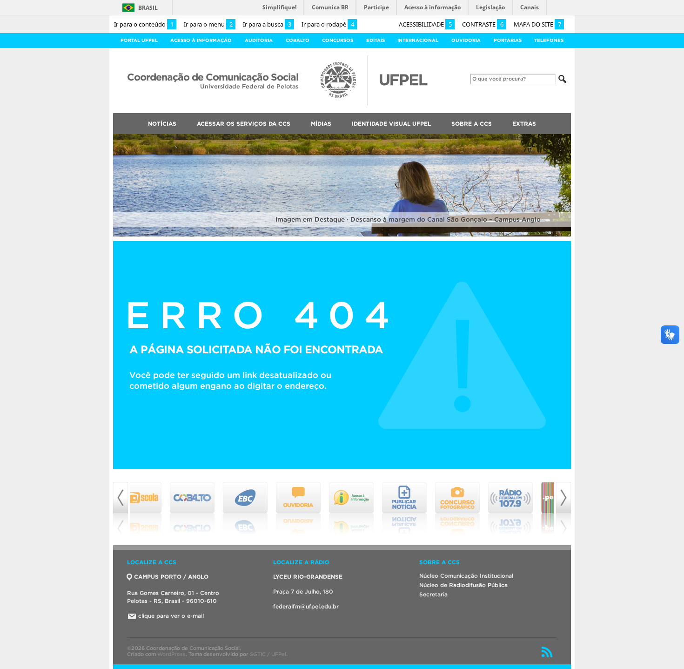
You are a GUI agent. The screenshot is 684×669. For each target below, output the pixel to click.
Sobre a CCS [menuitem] (471, 124)
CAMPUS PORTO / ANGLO (171, 577)
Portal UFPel (139, 40)
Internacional (417, 40)
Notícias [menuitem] (162, 124)
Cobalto (297, 40)
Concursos (337, 40)
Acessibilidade (425, 24)
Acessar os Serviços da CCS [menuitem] (243, 124)
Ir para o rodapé (328, 24)
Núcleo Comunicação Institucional (466, 576)
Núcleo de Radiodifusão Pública (463, 585)
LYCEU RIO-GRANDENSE (307, 577)
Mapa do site (537, 24)
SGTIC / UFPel (268, 654)
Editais (375, 40)
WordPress (171, 654)
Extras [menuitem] (524, 124)
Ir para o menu (208, 24)
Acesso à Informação (201, 40)
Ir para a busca (267, 24)
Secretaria (433, 594)
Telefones (548, 40)
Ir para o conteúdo (144, 24)
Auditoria (259, 40)
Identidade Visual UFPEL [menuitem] (391, 124)
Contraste (482, 24)
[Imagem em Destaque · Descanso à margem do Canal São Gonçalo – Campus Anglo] (342, 234)
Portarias (508, 40)
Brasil (148, 8)
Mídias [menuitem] (321, 124)
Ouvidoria (466, 40)
